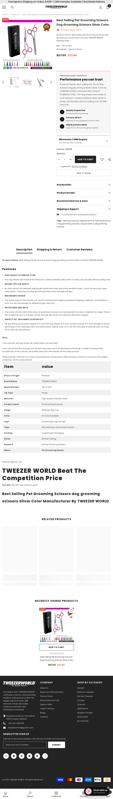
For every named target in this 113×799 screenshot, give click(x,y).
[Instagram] (14, 756)
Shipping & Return (49, 249)
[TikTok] (29, 756)
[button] (3, 82)
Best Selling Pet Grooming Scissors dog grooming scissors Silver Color (56, 658)
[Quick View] (71, 617)
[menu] (4, 7)
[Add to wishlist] (102, 159)
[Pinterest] (21, 756)
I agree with (65, 166)
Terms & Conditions (79, 166)
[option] (27, 45)
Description (24, 249)
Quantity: (60, 153)
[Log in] (100, 7)
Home (5, 14)
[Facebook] (6, 756)
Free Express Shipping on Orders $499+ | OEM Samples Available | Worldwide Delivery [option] (56, 1)
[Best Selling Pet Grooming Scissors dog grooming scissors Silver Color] (56, 625)
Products (15, 14)
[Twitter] (45, 756)
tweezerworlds (56, 653)
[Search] (12, 7)
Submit (56, 744)
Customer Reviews (79, 249)
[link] (19, 579)
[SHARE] (108, 159)
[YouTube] (37, 756)
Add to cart (85, 159)
